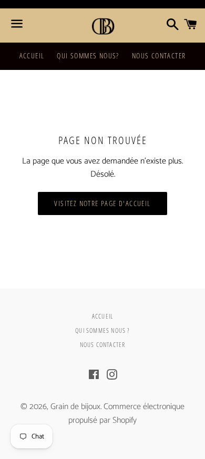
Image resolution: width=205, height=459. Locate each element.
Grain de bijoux (75, 407)
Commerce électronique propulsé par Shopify (126, 413)
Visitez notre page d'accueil (102, 203)
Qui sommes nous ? (102, 330)
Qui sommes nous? (88, 55)
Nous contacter (159, 55)
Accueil (32, 55)
